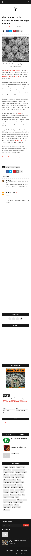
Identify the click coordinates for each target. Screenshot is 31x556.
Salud (17, 497)
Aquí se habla (6, 410)
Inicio (4, 408)
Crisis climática (7, 507)
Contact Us (24, 550)
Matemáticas (14, 487)
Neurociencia (7, 477)
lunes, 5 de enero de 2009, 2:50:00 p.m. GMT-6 (19, 194)
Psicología (6, 474)
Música (17, 482)
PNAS (19, 113)
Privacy (17, 550)
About (11, 550)
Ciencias (12, 167)
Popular (8, 434)
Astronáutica (15, 469)
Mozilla (18, 507)
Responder (8, 189)
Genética (12, 472)
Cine (23, 477)
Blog (13, 477)
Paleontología (7, 479)
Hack (19, 494)
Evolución (18, 167)
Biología (7, 167)
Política (22, 489)
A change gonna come (9, 482)
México (12, 489)
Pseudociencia (13, 494)
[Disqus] (15, 248)
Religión (12, 497)
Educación (6, 492)
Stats (4, 422)
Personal (21, 487)
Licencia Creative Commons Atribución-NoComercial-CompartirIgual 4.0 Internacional (15, 401)
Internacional (13, 484)
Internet (17, 489)
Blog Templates (9, 553)
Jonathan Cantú (8, 27)
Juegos (25, 499)
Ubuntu (19, 479)
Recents (22, 434)
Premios (10, 504)
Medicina (24, 472)
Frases (22, 482)
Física (23, 467)
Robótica (10, 502)
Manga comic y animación (9, 499)
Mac (5, 502)
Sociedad (22, 469)
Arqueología (6, 487)
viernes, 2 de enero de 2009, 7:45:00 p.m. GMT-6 (19, 181)
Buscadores (6, 509)
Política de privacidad (20, 410)
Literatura (17, 472)
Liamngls (8, 180)
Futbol (13, 507)
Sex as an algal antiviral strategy (11, 157)
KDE (23, 494)
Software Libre (7, 469)
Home (6, 550)
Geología (6, 484)
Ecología (6, 472)
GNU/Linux (20, 474)
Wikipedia (19, 499)
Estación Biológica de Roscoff (11, 70)
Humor (20, 502)
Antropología (13, 474)
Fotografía (6, 489)
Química (19, 484)
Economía (6, 494)
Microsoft (6, 497)
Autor (17, 408)
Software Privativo (14, 492)
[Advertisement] (15, 344)
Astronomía (12, 467)
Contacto (5, 412)
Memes (5, 504)
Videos (22, 492)
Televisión (16, 504)
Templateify (22, 553)
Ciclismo (15, 502)
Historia (13, 479)
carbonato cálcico (19, 140)
